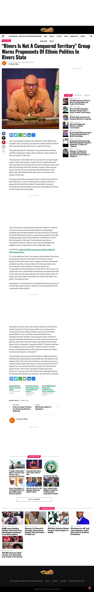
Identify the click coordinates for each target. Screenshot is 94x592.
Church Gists (74, 36)
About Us (47, 581)
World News (43, 41)
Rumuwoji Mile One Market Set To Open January (15, 387)
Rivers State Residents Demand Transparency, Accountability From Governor (32, 388)
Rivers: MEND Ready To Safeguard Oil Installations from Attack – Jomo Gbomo (49, 388)
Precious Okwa (13, 64)
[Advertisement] (47, 13)
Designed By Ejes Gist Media (76, 581)
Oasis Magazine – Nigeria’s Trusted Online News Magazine (25, 36)
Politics (59, 36)
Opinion (83, 36)
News (45, 36)
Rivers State (24, 400)
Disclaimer (63, 581)
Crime (66, 36)
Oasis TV (52, 36)
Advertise (55, 581)
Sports (52, 41)
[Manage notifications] (89, 587)
